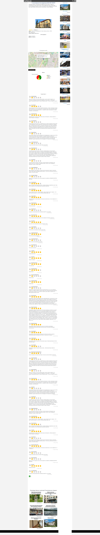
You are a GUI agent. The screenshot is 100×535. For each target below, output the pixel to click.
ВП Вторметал (65, 67)
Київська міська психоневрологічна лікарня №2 (50, 493)
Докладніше (68, 23)
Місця (48, 531)
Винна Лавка (65, 22)
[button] (43, 59)
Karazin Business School (65, 85)
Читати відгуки (39, 502)
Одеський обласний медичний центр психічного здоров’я (36, 506)
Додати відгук (43, 94)
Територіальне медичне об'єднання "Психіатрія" (36, 493)
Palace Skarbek (51, 517)
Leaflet (57, 67)
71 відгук (45, 5)
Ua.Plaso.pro (27, 1)
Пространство (65, 31)
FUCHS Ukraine (65, 76)
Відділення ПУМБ (65, 94)
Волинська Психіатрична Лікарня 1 (36, 518)
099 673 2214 (36, 33)
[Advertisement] (43, 13)
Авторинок (65, 58)
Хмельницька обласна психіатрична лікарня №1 (50, 506)
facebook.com (33, 32)
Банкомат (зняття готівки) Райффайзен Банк (65, 49)
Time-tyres (65, 103)
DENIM (65, 40)
